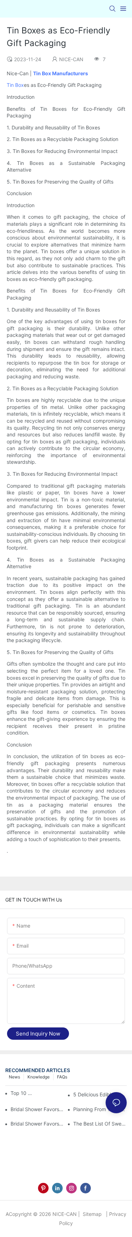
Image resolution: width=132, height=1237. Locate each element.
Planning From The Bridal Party (100, 1109)
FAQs (62, 1076)
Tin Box (15, 85)
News (14, 1076)
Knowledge (38, 1076)
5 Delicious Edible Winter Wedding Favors (100, 1094)
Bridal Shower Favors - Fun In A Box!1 (37, 1124)
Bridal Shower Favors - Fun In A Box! (37, 1109)
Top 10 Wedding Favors (23, 1093)
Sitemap (91, 1214)
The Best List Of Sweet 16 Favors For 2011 (100, 1124)
